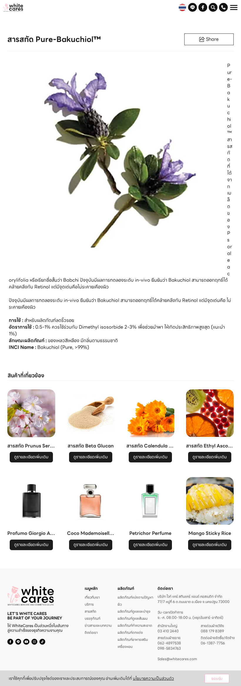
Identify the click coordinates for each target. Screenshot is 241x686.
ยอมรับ (216, 678)
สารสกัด (90, 611)
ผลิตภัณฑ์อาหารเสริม (133, 639)
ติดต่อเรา (91, 632)
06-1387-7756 (213, 643)
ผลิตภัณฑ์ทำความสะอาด (135, 625)
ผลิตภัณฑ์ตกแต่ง (130, 632)
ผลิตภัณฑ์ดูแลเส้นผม (133, 618)
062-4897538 (169, 643)
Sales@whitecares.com (177, 659)
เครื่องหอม (125, 646)
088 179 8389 (212, 631)
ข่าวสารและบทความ (98, 625)
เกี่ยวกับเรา (92, 597)
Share (212, 39)
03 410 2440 (168, 631)
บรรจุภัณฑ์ (92, 618)
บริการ (89, 604)
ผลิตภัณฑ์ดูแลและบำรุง (134, 611)
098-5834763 (169, 648)
